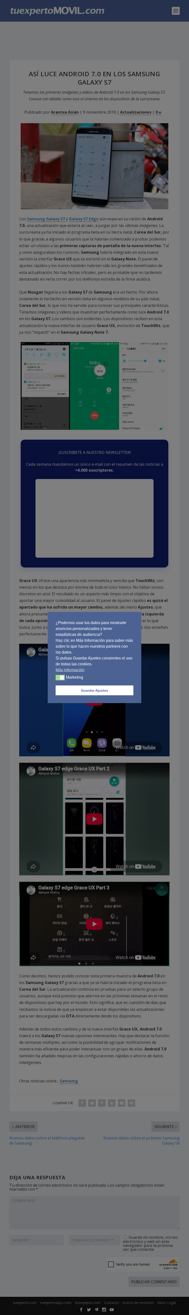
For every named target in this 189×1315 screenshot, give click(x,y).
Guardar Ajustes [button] (94, 690)
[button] (60, 677)
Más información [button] (70, 670)
